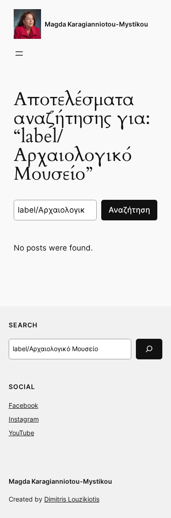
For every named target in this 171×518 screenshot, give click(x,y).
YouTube (21, 433)
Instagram (24, 419)
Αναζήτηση (129, 209)
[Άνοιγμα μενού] (19, 53)
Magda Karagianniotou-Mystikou (96, 24)
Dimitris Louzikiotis (71, 499)
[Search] (149, 349)
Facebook (23, 405)
